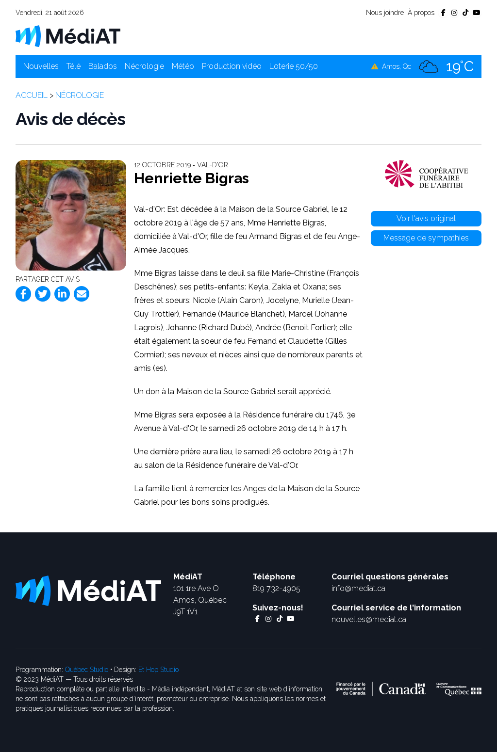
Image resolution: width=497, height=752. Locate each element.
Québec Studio (86, 669)
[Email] (81, 294)
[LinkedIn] (62, 294)
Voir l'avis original (426, 218)
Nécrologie (144, 66)
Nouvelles (41, 66)
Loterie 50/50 (293, 66)
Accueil (32, 95)
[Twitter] (42, 294)
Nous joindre (385, 12)
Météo (183, 66)
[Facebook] (23, 294)
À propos (421, 12)
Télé (73, 66)
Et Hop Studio (158, 669)
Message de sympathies (426, 237)
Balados (102, 66)
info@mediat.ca (358, 588)
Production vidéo (232, 66)
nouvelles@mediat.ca (368, 619)
